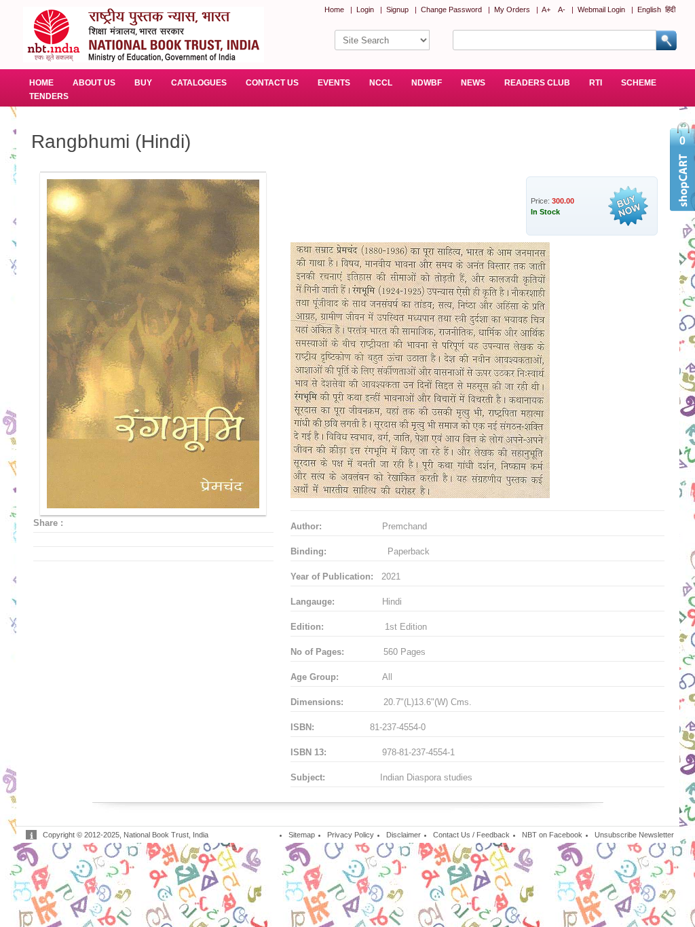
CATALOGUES (199, 83)
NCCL (380, 83)
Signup (397, 9)
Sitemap (301, 835)
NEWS (473, 83)
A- (561, 9)
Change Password (451, 9)
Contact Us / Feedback (471, 835)
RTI (595, 83)
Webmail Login (601, 9)
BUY (143, 83)
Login (365, 9)
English (649, 9)
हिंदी (670, 9)
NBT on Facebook (552, 835)
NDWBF (426, 83)
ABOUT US (94, 83)
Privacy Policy (350, 835)
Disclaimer (403, 835)
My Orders (512, 9)
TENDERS (49, 96)
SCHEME (638, 83)
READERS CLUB (537, 83)
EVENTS (334, 83)
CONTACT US (272, 83)
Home (334, 9)
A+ (546, 9)
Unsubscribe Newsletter (634, 835)
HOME (41, 83)
